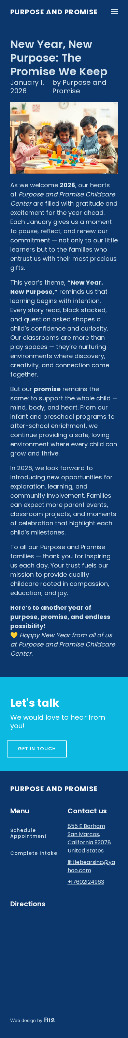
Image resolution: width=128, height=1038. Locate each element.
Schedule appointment (28, 833)
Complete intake (33, 853)
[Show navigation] (113, 12)
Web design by (27, 1020)
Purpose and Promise (54, 12)
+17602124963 (86, 882)
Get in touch (37, 748)
